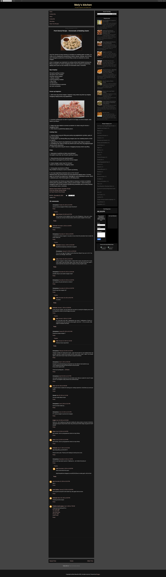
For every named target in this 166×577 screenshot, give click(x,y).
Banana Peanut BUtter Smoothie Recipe (60, 188)
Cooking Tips (53, 14)
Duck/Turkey (100, 145)
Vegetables (99, 204)
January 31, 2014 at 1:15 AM (65, 340)
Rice (98, 192)
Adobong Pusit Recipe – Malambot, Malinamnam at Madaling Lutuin (109, 32)
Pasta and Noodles (101, 181)
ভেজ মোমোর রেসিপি (56, 511)
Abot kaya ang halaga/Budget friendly (106, 125)
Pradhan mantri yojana (58, 506)
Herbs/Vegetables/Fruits (102, 162)
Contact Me (52, 19)
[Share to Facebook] (72, 195)
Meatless (99, 171)
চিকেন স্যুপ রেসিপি (56, 513)
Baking (99, 130)
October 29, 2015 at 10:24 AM (65, 258)
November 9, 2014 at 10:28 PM (66, 468)
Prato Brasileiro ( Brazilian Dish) (104, 186)
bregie (54, 420)
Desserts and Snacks (102, 140)
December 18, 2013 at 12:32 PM (66, 288)
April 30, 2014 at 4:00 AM (61, 385)
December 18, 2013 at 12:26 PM (66, 280)
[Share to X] (71, 195)
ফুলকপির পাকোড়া (55, 515)
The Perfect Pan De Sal (108, 60)
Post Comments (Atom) (74, 565)
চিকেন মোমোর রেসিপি (56, 509)
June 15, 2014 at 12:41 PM (65, 412)
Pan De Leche (106, 112)
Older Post (90, 561)
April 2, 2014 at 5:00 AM (64, 361)
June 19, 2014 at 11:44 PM (62, 439)
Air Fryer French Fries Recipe (57, 192)
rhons (54, 431)
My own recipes (100, 176)
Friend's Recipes (101, 157)
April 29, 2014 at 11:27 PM (65, 376)
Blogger (98, 574)
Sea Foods (99, 194)
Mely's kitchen (83, 4)
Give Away (52, 21)
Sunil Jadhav (56, 489)
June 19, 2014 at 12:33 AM (62, 420)
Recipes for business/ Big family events (106, 188)
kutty (57, 258)
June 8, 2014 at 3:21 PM (64, 403)
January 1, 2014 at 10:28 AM (64, 307)
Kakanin (99, 166)
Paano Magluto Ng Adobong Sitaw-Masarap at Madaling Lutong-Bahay (109, 102)
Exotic (98, 152)
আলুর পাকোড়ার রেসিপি (56, 512)
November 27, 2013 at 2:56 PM (66, 234)
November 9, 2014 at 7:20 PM (66, 459)
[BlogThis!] (70, 195)
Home (51, 11)
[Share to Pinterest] (74, 195)
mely (57, 214)
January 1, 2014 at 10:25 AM (67, 244)
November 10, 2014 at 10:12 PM (62, 481)
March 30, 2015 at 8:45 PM (64, 497)
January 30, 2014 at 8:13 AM (65, 331)
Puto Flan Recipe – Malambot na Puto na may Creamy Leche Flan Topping (109, 71)
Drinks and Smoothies (102, 142)
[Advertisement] (71, 548)
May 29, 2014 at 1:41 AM (62, 395)
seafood (99, 197)
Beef (98, 133)
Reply (54, 208)
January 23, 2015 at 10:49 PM (66, 489)
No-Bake (99, 178)
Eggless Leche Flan (107, 52)
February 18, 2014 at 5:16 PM (66, 350)
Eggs (98, 147)
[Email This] (69, 195)
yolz (54, 481)
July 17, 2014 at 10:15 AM (64, 447)
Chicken (99, 137)
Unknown (55, 225)
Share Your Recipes (54, 23)
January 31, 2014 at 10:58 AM (69, 251)
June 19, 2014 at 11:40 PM (62, 431)
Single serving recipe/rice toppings (105, 199)
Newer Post (53, 561)
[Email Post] (66, 195)
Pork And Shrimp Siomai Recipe (58, 190)
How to (99, 164)
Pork (54, 197)
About (51, 16)
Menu (98, 174)
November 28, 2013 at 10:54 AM (66, 271)
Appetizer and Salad (102, 128)
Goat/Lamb (99, 159)
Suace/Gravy (100, 201)
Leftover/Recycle (101, 169)
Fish (98, 154)
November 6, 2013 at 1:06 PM (64, 225)
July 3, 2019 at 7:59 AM (69, 506)
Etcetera (99, 150)
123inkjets (67, 369)
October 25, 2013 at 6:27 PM (65, 214)
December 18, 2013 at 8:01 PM (66, 297)
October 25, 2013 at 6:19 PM (65, 204)
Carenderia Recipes (102, 135)
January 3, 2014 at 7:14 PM (65, 318)
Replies (56, 211)
